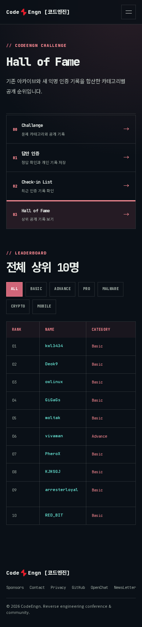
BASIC (36, 288)
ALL (14, 288)
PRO (86, 288)
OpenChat (99, 587)
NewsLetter (125, 587)
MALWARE (110, 288)
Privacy (58, 587)
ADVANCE (62, 288)
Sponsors (15, 587)
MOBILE (44, 306)
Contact (37, 587)
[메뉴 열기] (128, 12)
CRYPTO (18, 306)
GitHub (78, 587)
